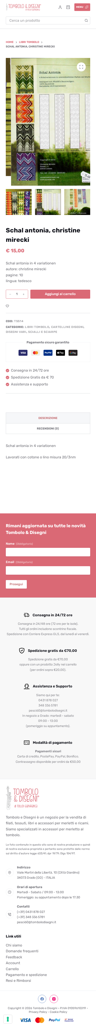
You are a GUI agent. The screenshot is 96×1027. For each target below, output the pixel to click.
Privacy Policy (38, 1012)
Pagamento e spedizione (26, 975)
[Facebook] (42, 999)
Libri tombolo (37, 327)
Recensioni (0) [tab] (48, 428)
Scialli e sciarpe (42, 332)
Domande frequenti (22, 951)
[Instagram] (54, 999)
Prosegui (16, 584)
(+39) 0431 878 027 (31, 912)
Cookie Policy (58, 1012)
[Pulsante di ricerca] (86, 20)
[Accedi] (60, 7)
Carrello (12, 969)
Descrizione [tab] (47, 418)
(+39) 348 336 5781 (31, 917)
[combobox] (44, 20)
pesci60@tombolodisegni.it (36, 922)
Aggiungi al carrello (60, 294)
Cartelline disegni (67, 327)
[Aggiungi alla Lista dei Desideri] (7, 305)
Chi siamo (14, 945)
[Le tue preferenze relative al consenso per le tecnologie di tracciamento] (8, 1019)
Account (13, 963)
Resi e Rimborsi (18, 980)
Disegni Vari (16, 332)
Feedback (14, 957)
